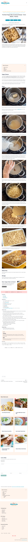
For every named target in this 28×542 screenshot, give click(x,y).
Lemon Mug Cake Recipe (6, 412)
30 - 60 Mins (3, 376)
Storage (4, 494)
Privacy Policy (5, 533)
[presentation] (7, 404)
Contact (9, 533)
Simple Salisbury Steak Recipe (21, 448)
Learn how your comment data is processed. (18, 486)
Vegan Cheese (6, 67)
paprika (6, 305)
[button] (25, 27)
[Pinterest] (15, 535)
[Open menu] (26, 2)
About (2, 533)
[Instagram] (14, 535)
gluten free (19, 109)
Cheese (5, 496)
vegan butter (7, 302)
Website (20, 473)
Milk (4, 497)
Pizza (2, 529)
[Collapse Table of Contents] (24, 65)
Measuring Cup (5, 297)
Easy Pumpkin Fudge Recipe (20, 431)
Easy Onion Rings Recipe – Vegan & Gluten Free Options (21, 381)
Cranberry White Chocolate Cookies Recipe (7, 381)
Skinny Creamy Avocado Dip (6, 431)
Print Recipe (4, 286)
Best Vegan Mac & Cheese (6, 495)
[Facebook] (12, 535)
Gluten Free (4, 493)
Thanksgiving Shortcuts (12, 13)
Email (11, 473)
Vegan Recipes (17, 13)
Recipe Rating (3, 460)
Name (2, 473)
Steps (3, 492)
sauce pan (4, 295)
